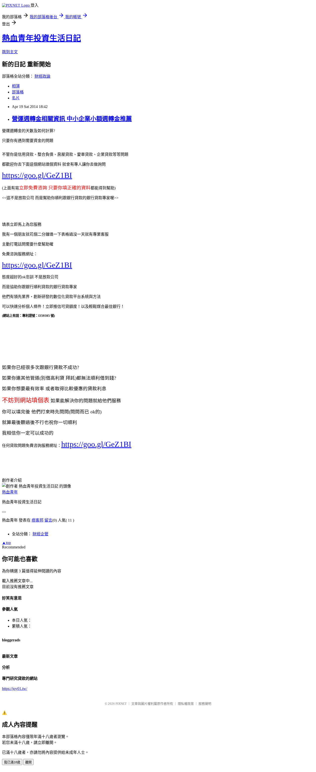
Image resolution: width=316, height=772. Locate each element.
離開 (28, 762)
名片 (16, 98)
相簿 (16, 86)
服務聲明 (204, 703)
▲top (6, 543)
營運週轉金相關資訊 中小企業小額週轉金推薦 (72, 119)
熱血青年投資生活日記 (41, 38)
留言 (48, 520)
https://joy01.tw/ (14, 688)
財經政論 (42, 76)
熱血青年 (10, 492)
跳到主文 (10, 52)
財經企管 (40, 534)
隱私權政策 (186, 703)
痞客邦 (37, 520)
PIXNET (121, 703)
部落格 (18, 92)
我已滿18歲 (12, 762)
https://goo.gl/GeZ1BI (37, 175)
